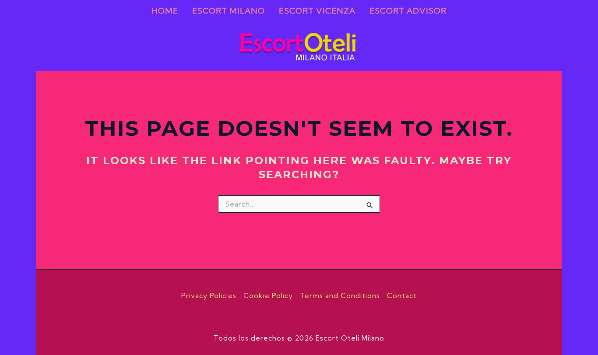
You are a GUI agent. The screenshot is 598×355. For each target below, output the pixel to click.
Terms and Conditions (340, 295)
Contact (402, 295)
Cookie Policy (268, 295)
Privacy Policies (208, 295)
